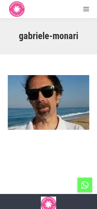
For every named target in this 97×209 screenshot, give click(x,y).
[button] (85, 185)
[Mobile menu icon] (86, 9)
